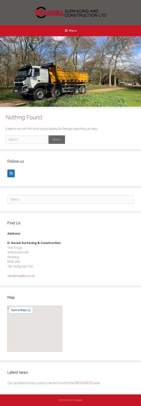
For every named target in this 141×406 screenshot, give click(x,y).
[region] (70, 71)
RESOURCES (84, 383)
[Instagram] (11, 173)
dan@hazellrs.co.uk (21, 276)
